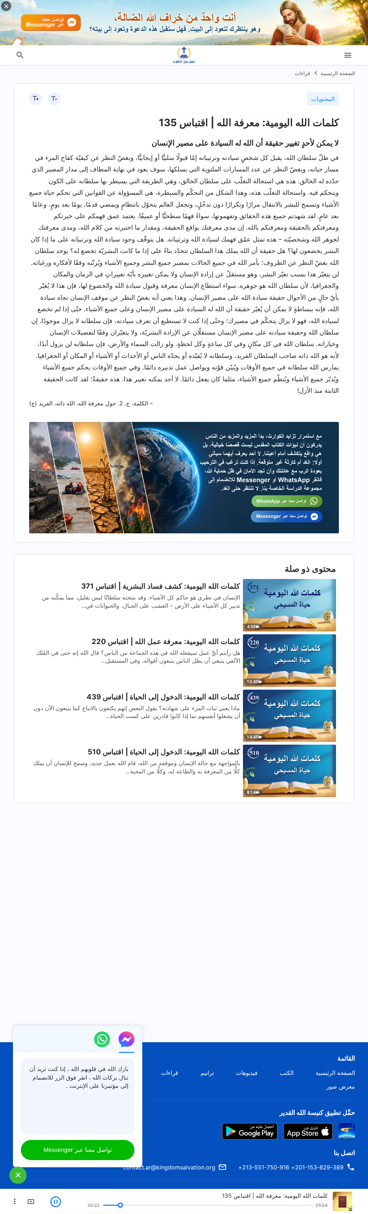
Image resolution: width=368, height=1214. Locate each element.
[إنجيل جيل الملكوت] (184, 55)
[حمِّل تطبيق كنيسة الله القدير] (347, 1130)
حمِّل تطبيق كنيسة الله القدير (317, 1112)
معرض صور (340, 1086)
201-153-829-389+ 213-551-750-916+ (291, 1167)
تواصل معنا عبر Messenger (77, 1149)
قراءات (302, 73)
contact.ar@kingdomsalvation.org (169, 1167)
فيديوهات (247, 1072)
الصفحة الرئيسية (338, 73)
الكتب (287, 1072)
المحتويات (323, 98)
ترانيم (207, 1072)
